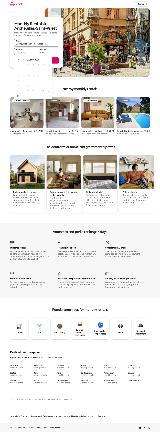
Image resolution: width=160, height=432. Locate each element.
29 (48, 91)
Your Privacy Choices (52, 428)
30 (18, 96)
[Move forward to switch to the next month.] (48, 60)
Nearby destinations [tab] (56, 357)
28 (43, 91)
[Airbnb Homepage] (16, 4)
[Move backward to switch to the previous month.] (18, 60)
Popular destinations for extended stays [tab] (27, 357)
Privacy (31, 428)
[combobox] (36, 43)
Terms (38, 428)
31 (23, 96)
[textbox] (25, 52)
